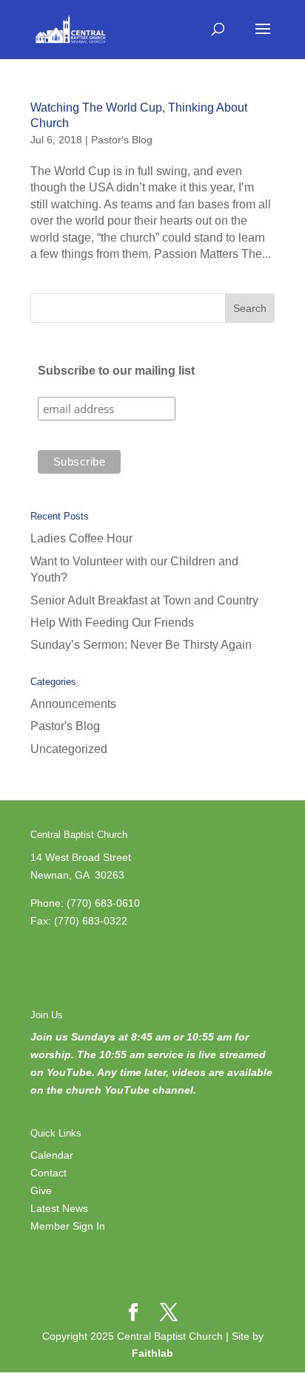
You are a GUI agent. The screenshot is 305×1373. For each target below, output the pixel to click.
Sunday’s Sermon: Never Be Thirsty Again (141, 644)
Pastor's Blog (121, 140)
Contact (48, 1173)
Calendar (51, 1155)
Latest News (59, 1208)
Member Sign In (67, 1226)
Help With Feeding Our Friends (112, 622)
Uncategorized (68, 749)
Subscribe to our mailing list (116, 370)
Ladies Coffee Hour (81, 538)
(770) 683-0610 (103, 903)
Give (41, 1190)
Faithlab (152, 1353)
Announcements (73, 704)
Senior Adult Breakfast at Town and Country (144, 600)
